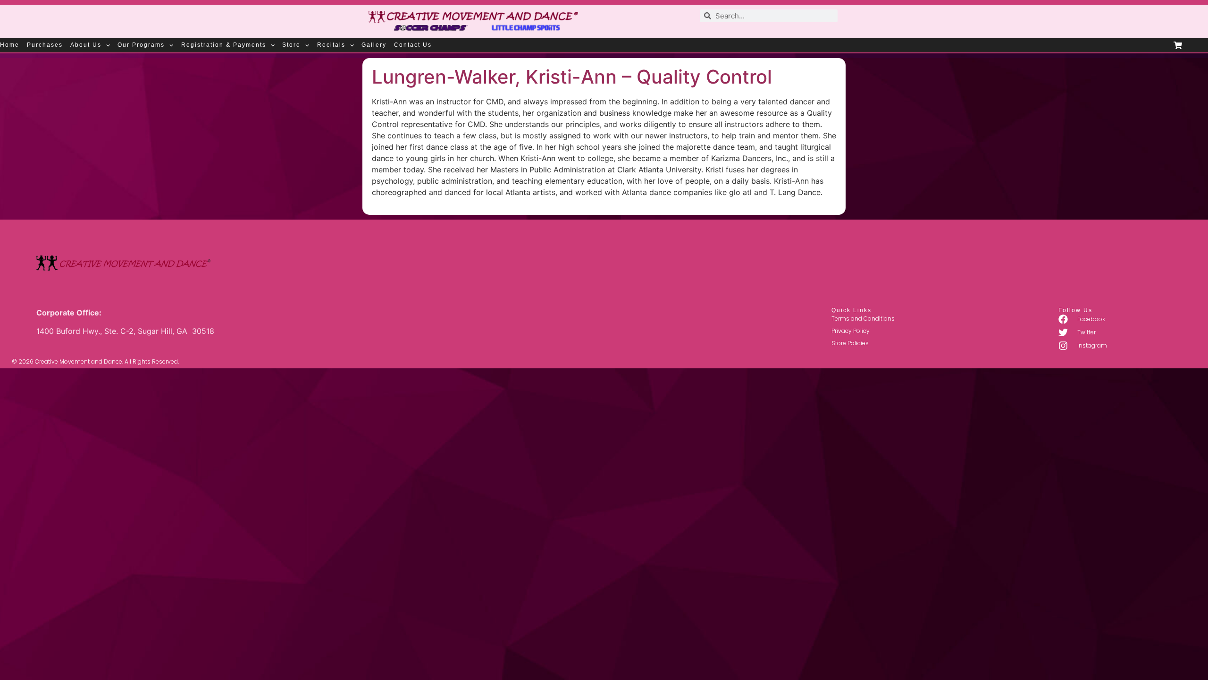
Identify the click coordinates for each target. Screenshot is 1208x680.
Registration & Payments (223, 45)
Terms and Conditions (863, 318)
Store (291, 45)
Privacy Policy (850, 331)
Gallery (373, 45)
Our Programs (141, 45)
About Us (85, 45)
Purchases (45, 45)
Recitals (331, 45)
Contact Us (413, 45)
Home (9, 45)
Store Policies (850, 343)
